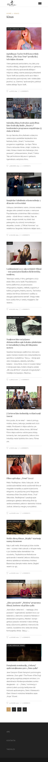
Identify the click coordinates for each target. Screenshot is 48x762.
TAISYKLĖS (11, 749)
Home (9, 13)
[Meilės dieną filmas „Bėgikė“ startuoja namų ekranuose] (24, 527)
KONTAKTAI (11, 740)
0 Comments (24, 91)
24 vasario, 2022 (14, 513)
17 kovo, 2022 (13, 448)
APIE (8, 732)
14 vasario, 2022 (14, 573)
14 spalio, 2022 (13, 379)
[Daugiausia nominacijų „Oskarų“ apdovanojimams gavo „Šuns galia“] (24, 652)
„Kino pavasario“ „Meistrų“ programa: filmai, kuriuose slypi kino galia (24, 604)
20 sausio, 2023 (13, 235)
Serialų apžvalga (26, 174)
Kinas (22, 29)
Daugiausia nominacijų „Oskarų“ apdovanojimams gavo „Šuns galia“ (22, 666)
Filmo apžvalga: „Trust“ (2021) (20, 478)
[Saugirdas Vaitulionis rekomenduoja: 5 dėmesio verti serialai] (24, 184)
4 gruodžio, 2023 (14, 166)
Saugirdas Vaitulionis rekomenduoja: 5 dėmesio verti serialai (24, 201)
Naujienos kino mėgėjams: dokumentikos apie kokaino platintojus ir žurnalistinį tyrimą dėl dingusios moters (24, 343)
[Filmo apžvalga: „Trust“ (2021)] (24, 464)
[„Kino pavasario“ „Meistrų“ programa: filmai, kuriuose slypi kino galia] (24, 589)
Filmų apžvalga (13, 29)
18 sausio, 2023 (13, 309)
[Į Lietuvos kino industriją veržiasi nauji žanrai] (24, 397)
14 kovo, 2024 (13, 91)
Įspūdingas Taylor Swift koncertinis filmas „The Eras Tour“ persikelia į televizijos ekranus (22, 56)
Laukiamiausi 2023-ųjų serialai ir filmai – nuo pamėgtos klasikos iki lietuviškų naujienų (24, 272)
